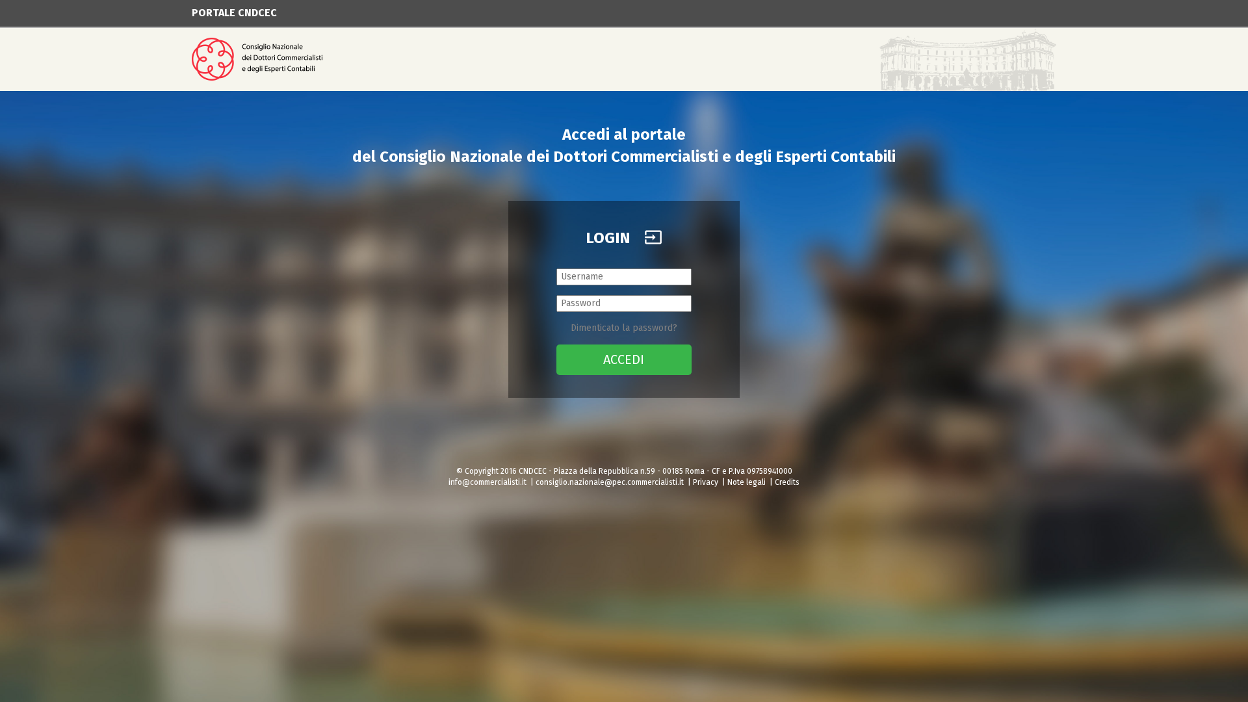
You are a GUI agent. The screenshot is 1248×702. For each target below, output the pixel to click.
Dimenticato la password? (624, 327)
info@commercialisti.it (487, 482)
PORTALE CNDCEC (234, 12)
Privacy (705, 482)
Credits (787, 482)
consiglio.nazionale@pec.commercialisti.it (610, 482)
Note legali (746, 482)
